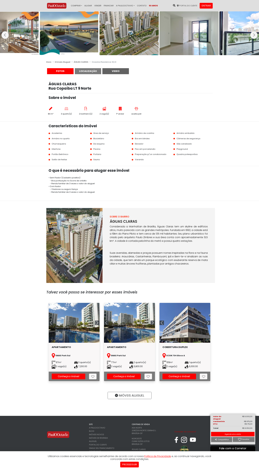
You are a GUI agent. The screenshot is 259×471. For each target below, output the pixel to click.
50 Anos (153, 5)
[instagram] (184, 441)
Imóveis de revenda (98, 438)
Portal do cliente (188, 5)
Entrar (206, 5)
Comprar (76, 5)
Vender (97, 5)
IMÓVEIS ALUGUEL (131, 395)
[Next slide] (254, 35)
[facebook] (176, 441)
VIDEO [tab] (115, 71)
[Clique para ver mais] (76, 323)
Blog (91, 431)
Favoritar (245, 439)
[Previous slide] (5, 35)
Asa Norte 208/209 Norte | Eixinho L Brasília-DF (144, 430)
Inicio (48, 62)
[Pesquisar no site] (174, 5)
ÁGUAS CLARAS (81, 62)
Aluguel (93, 441)
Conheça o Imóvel (68, 376)
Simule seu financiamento (101, 448)
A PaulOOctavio (124, 5)
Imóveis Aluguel (62, 62)
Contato (142, 5)
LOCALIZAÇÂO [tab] (88, 71)
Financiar (109, 5)
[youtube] (193, 441)
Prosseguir (129, 464)
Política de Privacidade (157, 456)
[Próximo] (96, 323)
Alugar (88, 5)
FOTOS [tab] (60, 71)
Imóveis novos (96, 434)
